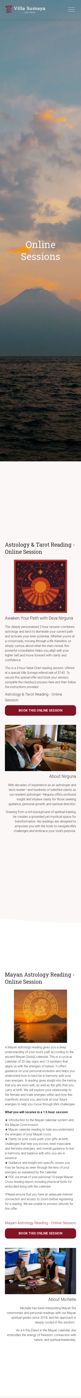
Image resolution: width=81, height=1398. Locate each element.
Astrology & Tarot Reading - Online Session (33, 697)
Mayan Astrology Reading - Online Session (40, 1223)
